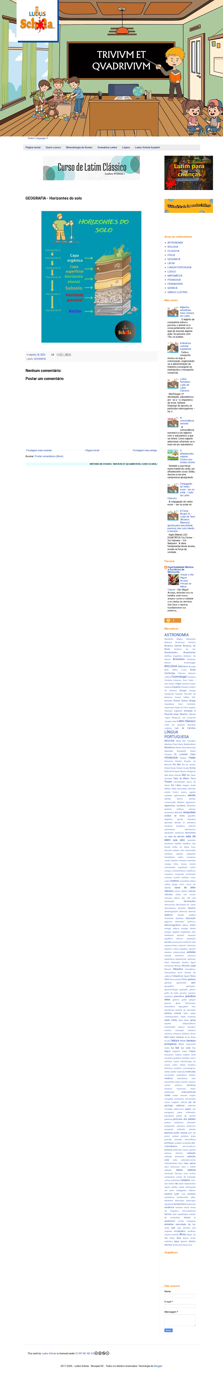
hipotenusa (169, 1010)
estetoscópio (179, 952)
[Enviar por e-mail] (58, 354)
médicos (168, 1078)
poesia (184, 1133)
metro (175, 1065)
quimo (186, 1150)
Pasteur (183, 758)
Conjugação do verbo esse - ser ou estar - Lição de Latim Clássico (180, 491)
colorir (193, 867)
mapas (192, 1051)
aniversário (169, 812)
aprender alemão (172, 822)
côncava (168, 898)
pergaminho (169, 1126)
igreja (193, 1020)
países (192, 1119)
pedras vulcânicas (174, 1122)
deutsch (192, 911)
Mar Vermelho (188, 741)
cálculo (192, 891)
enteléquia (169, 935)
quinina (192, 1150)
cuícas (177, 891)
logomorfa (191, 1044)
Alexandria (191, 639)
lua (172, 1048)
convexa (168, 877)
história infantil (172, 1013)
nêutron (192, 1082)
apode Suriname (186, 819)
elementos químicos (185, 921)
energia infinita (188, 928)
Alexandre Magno (173, 639)
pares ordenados (186, 1112)
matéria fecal (189, 1055)
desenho (182, 908)
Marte (180, 744)
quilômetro (177, 1150)
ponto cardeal (171, 1136)
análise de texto (174, 816)
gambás (168, 983)
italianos (185, 1034)
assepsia (168, 826)
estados (168, 952)
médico (192, 1075)
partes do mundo (186, 1116)
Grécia (176, 700)
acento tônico (171, 792)
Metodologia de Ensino (79, 147)
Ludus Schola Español (147, 147)
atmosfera (190, 832)
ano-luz (178, 812)
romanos (185, 1180)
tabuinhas (168, 1200)
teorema (179, 1207)
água (176, 1241)
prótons (168, 1150)
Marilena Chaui (170, 744)
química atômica (173, 1153)
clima (176, 864)
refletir (193, 1167)
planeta (192, 1129)
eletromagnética (172, 925)
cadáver (175, 850)
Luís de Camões (185, 728)
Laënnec (168, 728)
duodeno (180, 918)
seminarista (190, 1187)
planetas (168, 1133)
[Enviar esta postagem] (52, 354)
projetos (178, 1143)
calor (182, 850)
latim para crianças (174, 1037)
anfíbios (180, 809)
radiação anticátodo (174, 1156)
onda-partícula (188, 1092)
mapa (184, 1051)
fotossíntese (170, 972)
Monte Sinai (181, 747)
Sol (184, 775)
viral (194, 1228)
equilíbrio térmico (173, 938)
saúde (181, 1187)
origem (192, 1095)
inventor (167, 1030)
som (183, 1194)
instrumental (169, 1027)
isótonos (168, 1034)
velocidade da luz (186, 1224)
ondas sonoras (179, 1095)
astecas (192, 826)
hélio (186, 1013)
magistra (176, 1051)
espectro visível (171, 949)
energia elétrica (171, 928)
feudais (185, 962)
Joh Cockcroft (189, 718)
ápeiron (184, 1241)
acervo (184, 792)
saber (181, 1183)
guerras (167, 1003)
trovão (181, 1221)
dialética (168, 915)
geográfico (169, 986)
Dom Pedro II (170, 684)
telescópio (179, 1200)
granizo (176, 1000)
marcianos (169, 1055)
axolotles (192, 840)
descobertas (170, 908)
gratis (184, 1000)
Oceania (168, 754)
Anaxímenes (189, 652)
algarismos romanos (175, 805)
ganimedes (181, 983)
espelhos (183, 949)
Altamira (168, 642)
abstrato (192, 789)
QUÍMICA (172, 288)
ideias (186, 1020)
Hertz (180, 704)
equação (192, 935)
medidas (185, 1058)
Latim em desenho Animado (180, 725)
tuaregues (191, 1221)
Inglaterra (178, 711)
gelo (193, 982)
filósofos (178, 969)
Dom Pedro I (189, 680)
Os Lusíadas (181, 754)
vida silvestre (183, 1228)
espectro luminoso (187, 945)
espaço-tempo (170, 945)
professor (169, 1143)
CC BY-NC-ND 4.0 (84, 1353)
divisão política (187, 915)
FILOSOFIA (173, 251)
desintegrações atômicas (176, 911)
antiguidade (189, 812)
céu (185, 894)
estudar (167, 955)
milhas (183, 1065)
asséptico (180, 826)
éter (180, 1245)
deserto (192, 908)
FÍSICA (171, 255)
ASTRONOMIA (175, 242)
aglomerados (180, 795)
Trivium (168, 781)
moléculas (190, 1071)
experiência (169, 959)
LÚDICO (171, 271)
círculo (193, 894)
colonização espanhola (175, 867)
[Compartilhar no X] (63, 354)
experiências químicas (185, 959)
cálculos (168, 894)
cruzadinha (184, 881)
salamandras (190, 1183)
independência (189, 1023)
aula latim (179, 840)
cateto (180, 857)
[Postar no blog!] (61, 354)
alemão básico (173, 799)
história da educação (186, 1010)
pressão (168, 1139)
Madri (178, 741)
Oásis (193, 754)
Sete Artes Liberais (172, 775)
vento (166, 1228)
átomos (168, 1245)
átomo (192, 1241)
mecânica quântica (172, 1058)
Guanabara (169, 704)
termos (168, 1214)
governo (183, 993)
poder (176, 1133)
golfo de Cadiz (171, 993)
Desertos (177, 680)
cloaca (184, 864)
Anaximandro (171, 652)
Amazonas (180, 642)
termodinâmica (189, 1211)
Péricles (178, 761)
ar (184, 822)
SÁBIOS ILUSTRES (177, 292)
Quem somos (53, 147)
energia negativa (172, 932)
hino (194, 1006)
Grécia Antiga (188, 700)
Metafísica (169, 747)
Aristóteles (179, 659)
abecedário (182, 789)
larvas (193, 1034)
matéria (178, 1055)
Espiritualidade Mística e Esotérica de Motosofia (180, 569)
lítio (194, 1048)
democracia (169, 905)
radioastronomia (188, 1160)
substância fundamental (176, 1197)
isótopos (177, 1034)
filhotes (177, 966)
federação (175, 962)
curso (181, 884)
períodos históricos (186, 1126)
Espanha (176, 687)
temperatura (180, 1204)
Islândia (192, 714)
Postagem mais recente (39, 450)
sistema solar (171, 1194)
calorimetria (190, 850)
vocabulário (179, 1231)
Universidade (179, 782)
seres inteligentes (177, 1190)
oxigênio (175, 1102)
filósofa (167, 969)
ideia (180, 1020)
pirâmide (181, 1129)
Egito (178, 683)
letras (183, 1041)
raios (180, 1163)
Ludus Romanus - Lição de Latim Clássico (185, 385)
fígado (187, 976)
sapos (167, 1187)
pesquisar (168, 1129)
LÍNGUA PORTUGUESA (179, 267)
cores (193, 877)
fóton (184, 979)
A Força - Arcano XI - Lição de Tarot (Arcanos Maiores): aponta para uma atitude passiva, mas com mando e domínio (181, 521)
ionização (179, 1030)
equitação (191, 938)
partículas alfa (180, 1119)
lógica (167, 1051)
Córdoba (168, 680)
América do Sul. (184, 649)
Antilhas (168, 656)
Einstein (185, 684)
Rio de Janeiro (188, 764)
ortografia (168, 1099)
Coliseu (167, 677)
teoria (186, 1207)
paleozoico (179, 1109)
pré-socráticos (189, 1146)
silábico (192, 1190)
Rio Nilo (177, 764)
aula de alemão (176, 836)
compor (167, 871)
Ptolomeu (168, 761)
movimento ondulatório (175, 1075)
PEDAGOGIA (174, 279)
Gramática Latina (107, 147)
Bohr (166, 670)
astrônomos (190, 829)
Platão (192, 757)
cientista (182, 860)
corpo (167, 881)
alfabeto (180, 802)
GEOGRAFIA (40, 359)
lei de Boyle (190, 1037)
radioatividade (170, 1163)
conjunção (179, 874)
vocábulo (191, 1231)
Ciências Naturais (187, 673)
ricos (186, 1173)
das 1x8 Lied (189, 898)
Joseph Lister (170, 721)
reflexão (168, 1170)
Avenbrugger (190, 663)
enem (193, 925)
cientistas (191, 860)
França (178, 697)
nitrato (177, 1082)
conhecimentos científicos (184, 871)
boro (193, 847)
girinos (192, 989)
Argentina (177, 656)
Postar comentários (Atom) (49, 456)
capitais (179, 854)
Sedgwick (191, 771)
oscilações (179, 1099)
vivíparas (168, 1231)
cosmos (174, 880)
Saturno (183, 771)
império (167, 1023)
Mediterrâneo (190, 744)
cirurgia (167, 864)
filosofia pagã (189, 965)
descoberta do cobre (186, 905)
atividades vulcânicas (174, 833)
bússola (168, 850)
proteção (187, 1143)
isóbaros (192, 1030)
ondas (167, 1095)
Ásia (179, 1238)
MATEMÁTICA (174, 275)
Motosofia (191, 747)
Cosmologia (179, 676)
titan (175, 1214)
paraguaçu (169, 1112)
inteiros (181, 1027)
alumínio (168, 809)
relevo (179, 1170)
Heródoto (191, 704)
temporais (191, 1204)
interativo (192, 1027)
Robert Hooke (183, 768)
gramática (179, 996)
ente (194, 932)
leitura (175, 1040)
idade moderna (188, 1017)
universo (169, 1224)
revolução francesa (173, 1173)
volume (167, 1234)
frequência (177, 976)
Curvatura (191, 677)
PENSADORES (175, 283)
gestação (183, 989)
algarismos (191, 802)
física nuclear (175, 979)
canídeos (168, 854)
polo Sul (192, 1133)
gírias (178, 1003)
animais (192, 809)
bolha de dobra (180, 847)
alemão (192, 795)
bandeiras (168, 843)
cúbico (177, 898)
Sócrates (168, 778)
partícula (168, 1119)
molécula (181, 1072)
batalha (178, 843)
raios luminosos (172, 1167)
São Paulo (191, 775)
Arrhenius (191, 659)
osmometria (190, 1099)
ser (165, 1190)
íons (190, 1245)
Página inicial (33, 147)
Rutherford (169, 771)
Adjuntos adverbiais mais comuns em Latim (187, 311)
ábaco (186, 1238)
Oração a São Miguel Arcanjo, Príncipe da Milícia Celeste (181, 582)
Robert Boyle (170, 768)
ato (165, 836)
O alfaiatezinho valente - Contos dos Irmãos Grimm (187, 456)
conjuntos (168, 874)
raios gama (190, 1163)
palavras (180, 1105)
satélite (174, 1187)
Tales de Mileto (181, 778)
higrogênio (183, 1006)
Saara (176, 771)
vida (173, 1228)
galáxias (192, 979)
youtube (175, 1234)
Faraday (178, 694)
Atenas (167, 663)
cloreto (192, 864)
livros (181, 1044)
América (192, 642)
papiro (188, 1109)
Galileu (186, 697)
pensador (191, 1122)
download (168, 918)
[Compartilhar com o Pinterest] (69, 354)
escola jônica (177, 942)
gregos (192, 1000)
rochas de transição (186, 1177)
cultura (193, 881)
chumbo (174, 860)
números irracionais (175, 1089)
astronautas (169, 829)
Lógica (126, 147)
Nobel (193, 751)
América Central (172, 646)
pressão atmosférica (185, 1139)
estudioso (179, 955)
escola (167, 942)
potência (185, 1136)
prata (193, 1136)
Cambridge (169, 673)
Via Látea (176, 785)
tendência (169, 1207)
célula (178, 894)
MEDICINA (169, 741)
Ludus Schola (49, 1353)
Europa (182, 690)
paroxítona (169, 1116)
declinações (190, 901)
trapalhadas (183, 1214)
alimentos (191, 806)
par (194, 1109)
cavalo (167, 860)
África (182, 1234)
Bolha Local (179, 670)
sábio (193, 1197)
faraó (166, 962)
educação (191, 918)
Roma (193, 768)
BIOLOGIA (172, 246)
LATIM (170, 263)
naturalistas (182, 1078)
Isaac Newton (181, 714)
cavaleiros (191, 857)
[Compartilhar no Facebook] (66, 354)
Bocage (192, 666)
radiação (191, 1153)
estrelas (191, 952)
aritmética (191, 822)
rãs (176, 1183)
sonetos (192, 1194)
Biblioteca (183, 666)
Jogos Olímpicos (172, 718)
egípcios (168, 921)
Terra (193, 778)
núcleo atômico (173, 1085)
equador (180, 935)
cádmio (184, 891)
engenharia (186, 932)
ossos (167, 1102)
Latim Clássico (186, 721)
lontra (166, 1048)
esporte (192, 949)
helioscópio (190, 1003)
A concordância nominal (187, 420)
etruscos (192, 955)
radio (175, 1160)
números (191, 1085)
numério (184, 1082)
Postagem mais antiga (145, 450)
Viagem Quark (189, 785)
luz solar (186, 1048)
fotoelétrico (190, 969)
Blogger (158, 1366)
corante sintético (181, 877)
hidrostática (169, 1006)
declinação (169, 901)
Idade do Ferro (181, 707)
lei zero (167, 1041)
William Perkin (170, 789)
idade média (170, 1020)
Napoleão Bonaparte (175, 751)
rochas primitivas (172, 1180)
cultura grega (170, 884)
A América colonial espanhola (185, 346)
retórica (192, 1170)
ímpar (185, 1245)
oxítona (184, 1102)
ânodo (176, 1245)
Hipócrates (169, 707)
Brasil (193, 669)
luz (177, 1047)
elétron (185, 925)
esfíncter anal (190, 942)
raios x (184, 1167)
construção (191, 874)
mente (176, 1061)
